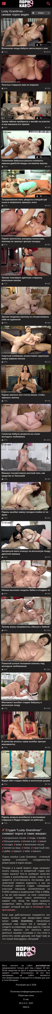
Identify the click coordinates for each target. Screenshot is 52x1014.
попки (27, 848)
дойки (7, 851)
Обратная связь (26, 995)
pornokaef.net (43, 965)
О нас (26, 999)
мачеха (37, 851)
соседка (8, 844)
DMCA (26, 1007)
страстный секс (41, 848)
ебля (27, 851)
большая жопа (12, 841)
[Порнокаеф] (26, 4)
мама (19, 844)
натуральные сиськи (15, 838)
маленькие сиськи (34, 844)
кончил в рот (29, 841)
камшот (18, 851)
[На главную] (26, 955)
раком (43, 841)
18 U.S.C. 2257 (26, 1003)
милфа (42, 838)
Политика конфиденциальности (26, 991)
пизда (32, 838)
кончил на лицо (12, 848)
